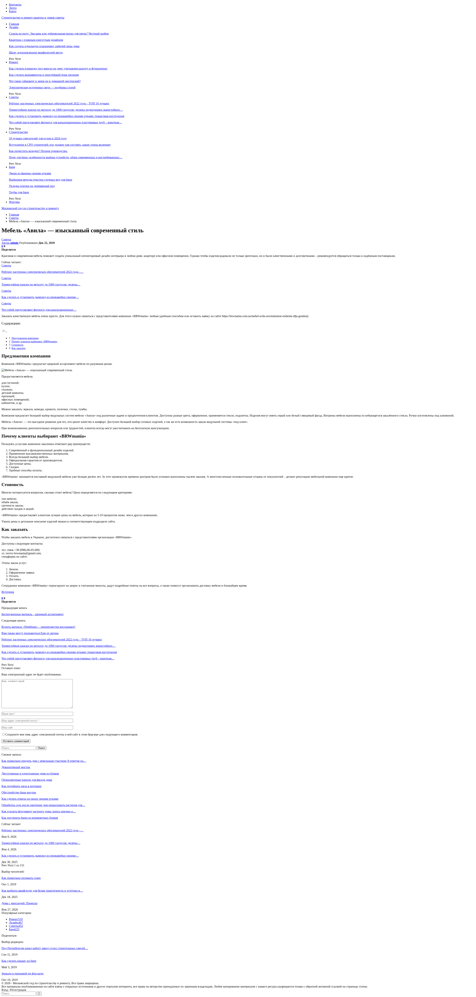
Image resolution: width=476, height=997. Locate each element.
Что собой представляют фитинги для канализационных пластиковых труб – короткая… (65, 122)
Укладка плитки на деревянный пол (32, 186)
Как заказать (18, 348)
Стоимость (17, 344)
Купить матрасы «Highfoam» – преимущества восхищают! (38, 626)
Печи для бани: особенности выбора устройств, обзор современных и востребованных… (65, 157)
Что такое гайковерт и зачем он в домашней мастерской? (45, 81)
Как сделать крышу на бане (18, 960)
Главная (14, 23)
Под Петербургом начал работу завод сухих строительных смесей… (44, 948)
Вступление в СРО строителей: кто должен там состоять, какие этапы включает (60, 144)
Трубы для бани (19, 192)
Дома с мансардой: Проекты (19, 903)
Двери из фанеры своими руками (30, 173)
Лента (13, 7)
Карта (12, 11)
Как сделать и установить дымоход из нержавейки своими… (40, 855)
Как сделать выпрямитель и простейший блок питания (44, 74)
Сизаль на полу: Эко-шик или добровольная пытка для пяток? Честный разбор (59, 33)
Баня (12, 167)
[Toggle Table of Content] (4, 331)
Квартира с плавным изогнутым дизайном (36, 39)
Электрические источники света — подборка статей (42, 87)
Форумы (14, 202)
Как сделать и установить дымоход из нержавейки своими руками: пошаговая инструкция (66, 116)
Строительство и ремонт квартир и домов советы (32, 17)
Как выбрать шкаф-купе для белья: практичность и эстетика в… (42, 890)
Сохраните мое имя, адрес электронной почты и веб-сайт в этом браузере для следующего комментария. (71, 734)
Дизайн (13, 27)
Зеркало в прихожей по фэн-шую (22, 973)
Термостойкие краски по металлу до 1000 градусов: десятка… (40, 843)
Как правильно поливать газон (21, 878)
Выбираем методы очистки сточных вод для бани (40, 179)
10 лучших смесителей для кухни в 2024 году (38, 138)
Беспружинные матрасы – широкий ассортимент (32, 614)
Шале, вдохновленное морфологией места (36, 52)
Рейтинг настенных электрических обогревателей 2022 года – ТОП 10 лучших (59, 103)
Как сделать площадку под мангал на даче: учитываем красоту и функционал (58, 68)
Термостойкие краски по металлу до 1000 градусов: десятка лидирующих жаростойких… (66, 109)
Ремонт (13, 62)
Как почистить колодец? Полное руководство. (38, 151)
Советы (14, 97)
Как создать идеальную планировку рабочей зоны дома (44, 46)
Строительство (18, 132)
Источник (7, 591)
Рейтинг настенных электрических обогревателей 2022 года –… (42, 830)
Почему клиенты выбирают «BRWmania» (34, 341)
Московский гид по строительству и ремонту (30, 208)
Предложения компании (25, 338)
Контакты (15, 4)
